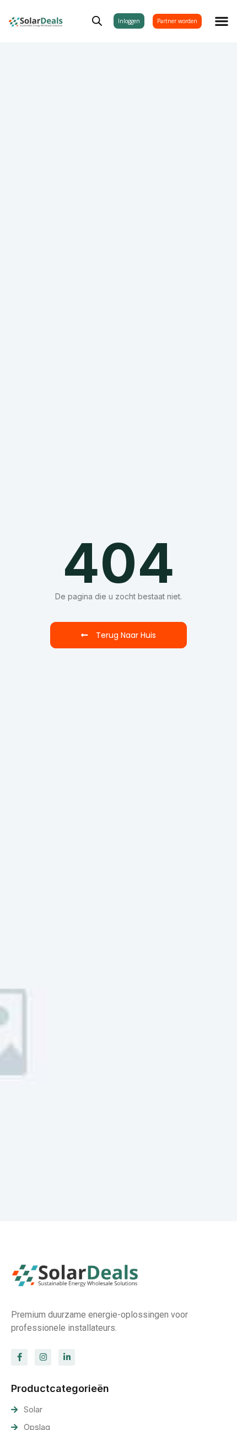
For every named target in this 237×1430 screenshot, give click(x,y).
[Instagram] (43, 1357)
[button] (221, 21)
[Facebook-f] (19, 1357)
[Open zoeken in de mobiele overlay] (97, 19)
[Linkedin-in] (66, 1357)
